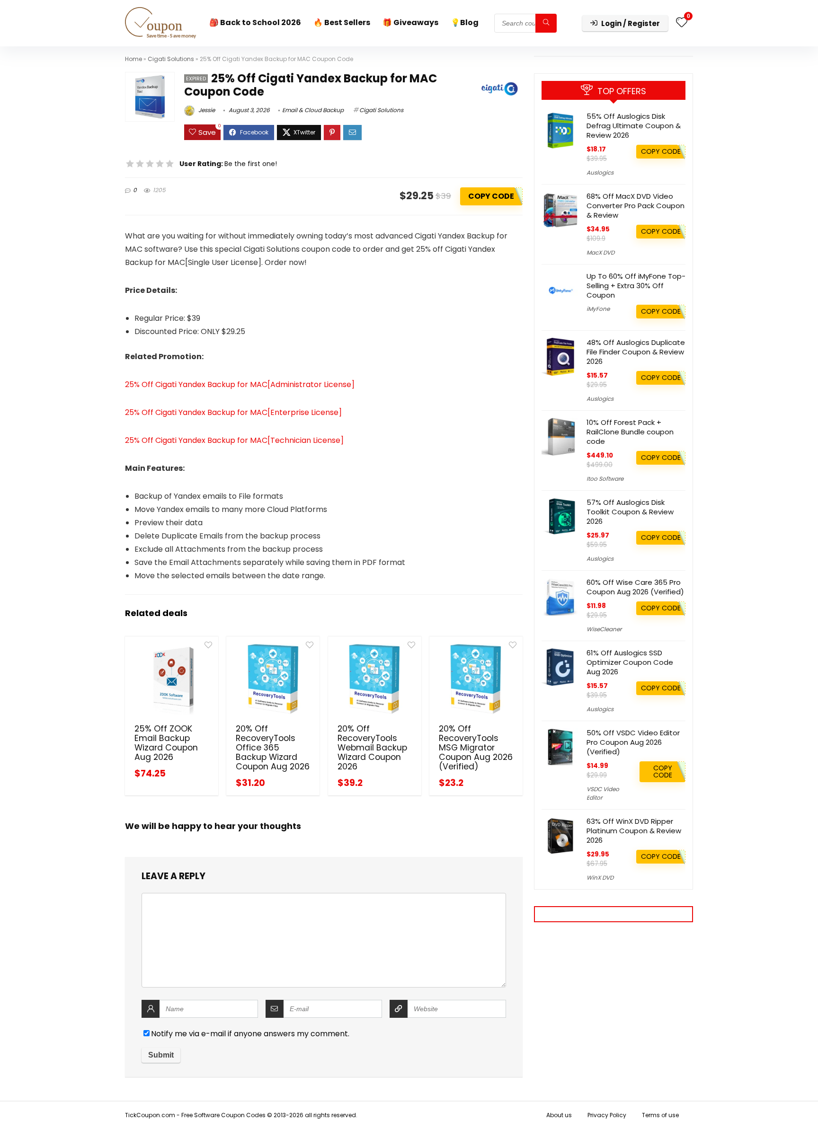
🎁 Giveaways (410, 22)
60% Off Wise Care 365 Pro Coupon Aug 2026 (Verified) (635, 587)
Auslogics (600, 172)
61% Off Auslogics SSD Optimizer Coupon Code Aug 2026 (630, 662)
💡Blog (465, 22)
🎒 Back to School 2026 (255, 22)
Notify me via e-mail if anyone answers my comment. (250, 1033)
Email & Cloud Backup (313, 110)
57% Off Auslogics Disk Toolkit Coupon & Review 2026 (630, 511)
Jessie (206, 110)
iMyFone (598, 309)
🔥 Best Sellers (341, 22)
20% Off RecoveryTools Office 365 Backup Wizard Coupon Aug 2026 (273, 747)
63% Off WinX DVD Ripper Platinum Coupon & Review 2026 (634, 830)
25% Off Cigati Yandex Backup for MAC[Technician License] (234, 440)
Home (133, 59)
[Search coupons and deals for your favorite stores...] (546, 23)
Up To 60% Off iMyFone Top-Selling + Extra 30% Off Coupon (636, 285)
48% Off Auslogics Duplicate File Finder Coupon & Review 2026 (636, 351)
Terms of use (660, 1115)
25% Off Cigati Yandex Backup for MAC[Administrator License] (240, 384)
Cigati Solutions (171, 59)
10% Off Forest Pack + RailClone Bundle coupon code (630, 431)
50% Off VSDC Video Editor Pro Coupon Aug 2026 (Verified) (633, 742)
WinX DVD (600, 877)
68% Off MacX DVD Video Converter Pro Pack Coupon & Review (636, 205)
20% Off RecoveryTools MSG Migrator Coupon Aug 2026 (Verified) (476, 747)
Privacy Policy (606, 1115)
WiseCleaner (604, 629)
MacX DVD (600, 252)
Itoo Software (605, 479)
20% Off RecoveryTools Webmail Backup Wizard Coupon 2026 (372, 747)
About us (559, 1115)
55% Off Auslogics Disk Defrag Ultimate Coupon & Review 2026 (634, 125)
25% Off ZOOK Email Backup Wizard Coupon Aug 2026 (166, 743)
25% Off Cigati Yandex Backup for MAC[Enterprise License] (233, 412)
